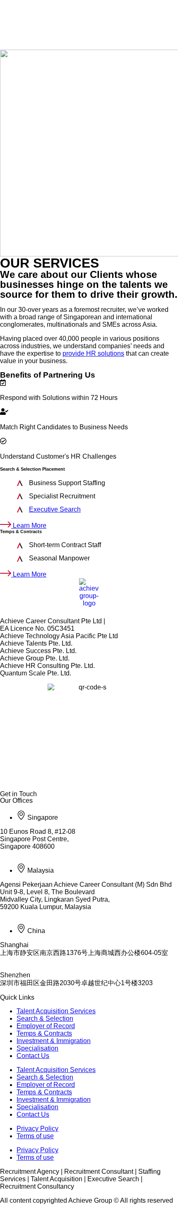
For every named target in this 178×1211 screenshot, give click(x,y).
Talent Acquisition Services (56, 1011)
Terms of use (35, 1135)
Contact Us (33, 1055)
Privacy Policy (37, 1128)
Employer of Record (46, 1025)
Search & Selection (45, 1018)
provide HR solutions (93, 353)
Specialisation (37, 1048)
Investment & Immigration (54, 1040)
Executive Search (55, 509)
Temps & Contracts (44, 1033)
